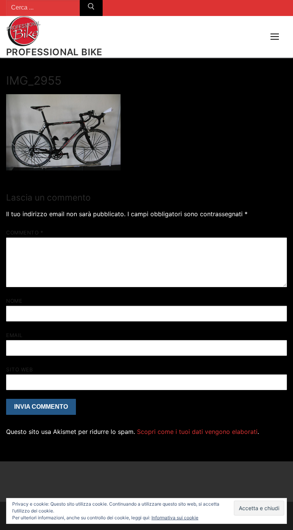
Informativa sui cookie (174, 517)
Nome (14, 301)
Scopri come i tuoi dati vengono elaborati (197, 431)
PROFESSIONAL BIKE (54, 52)
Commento (24, 233)
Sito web (19, 369)
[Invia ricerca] (91, 8)
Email (14, 335)
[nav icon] (274, 37)
